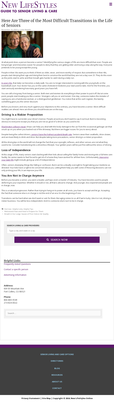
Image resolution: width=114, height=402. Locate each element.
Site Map (46, 398)
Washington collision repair (13, 126)
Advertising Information (15, 274)
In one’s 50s (6, 83)
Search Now (59, 239)
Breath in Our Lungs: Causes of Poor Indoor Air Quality (26, 214)
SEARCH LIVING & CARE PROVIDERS (23, 225)
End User (8, 209)
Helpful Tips (28, 209)
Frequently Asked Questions (17, 264)
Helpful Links (17, 209)
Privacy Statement (31, 398)
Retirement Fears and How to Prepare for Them (23, 211)
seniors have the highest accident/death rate (51, 134)
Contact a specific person (16, 269)
